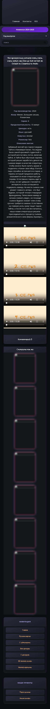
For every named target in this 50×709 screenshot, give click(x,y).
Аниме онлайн (25, 698)
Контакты (27, 21)
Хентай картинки (25, 667)
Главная (16, 21)
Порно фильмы (25, 692)
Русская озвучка (25, 636)
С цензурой (25, 655)
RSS (36, 21)
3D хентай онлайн (25, 661)
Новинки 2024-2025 (25, 29)
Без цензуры (25, 649)
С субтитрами (25, 643)
